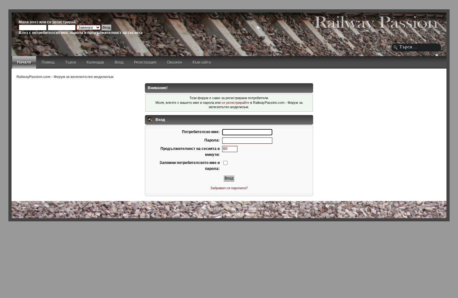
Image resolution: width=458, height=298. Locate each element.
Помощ (48, 62)
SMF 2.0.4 (208, 208)
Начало (24, 62)
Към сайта (202, 62)
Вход (119, 62)
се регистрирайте (235, 102)
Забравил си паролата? (229, 188)
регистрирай (63, 22)
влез (34, 22)
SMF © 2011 (227, 208)
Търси (70, 62)
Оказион (174, 62)
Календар (95, 62)
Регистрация (145, 62)
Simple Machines (250, 208)
